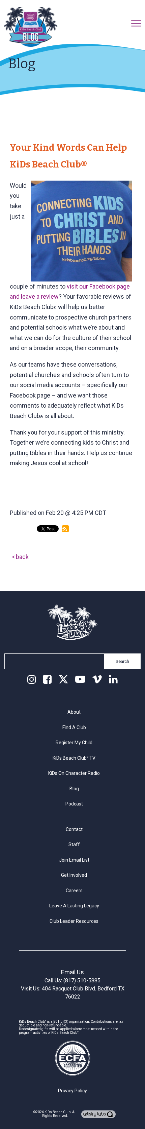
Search (122, 661)
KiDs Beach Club (57, 1112)
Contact (74, 829)
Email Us (72, 972)
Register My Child (74, 742)
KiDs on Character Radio (74, 773)
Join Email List (74, 860)
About (74, 712)
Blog (74, 788)
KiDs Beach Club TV (74, 758)
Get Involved (74, 875)
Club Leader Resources (74, 921)
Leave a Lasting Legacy (74, 905)
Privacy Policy (72, 1090)
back (22, 556)
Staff (74, 844)
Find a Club (74, 727)
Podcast (74, 803)
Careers (74, 890)
